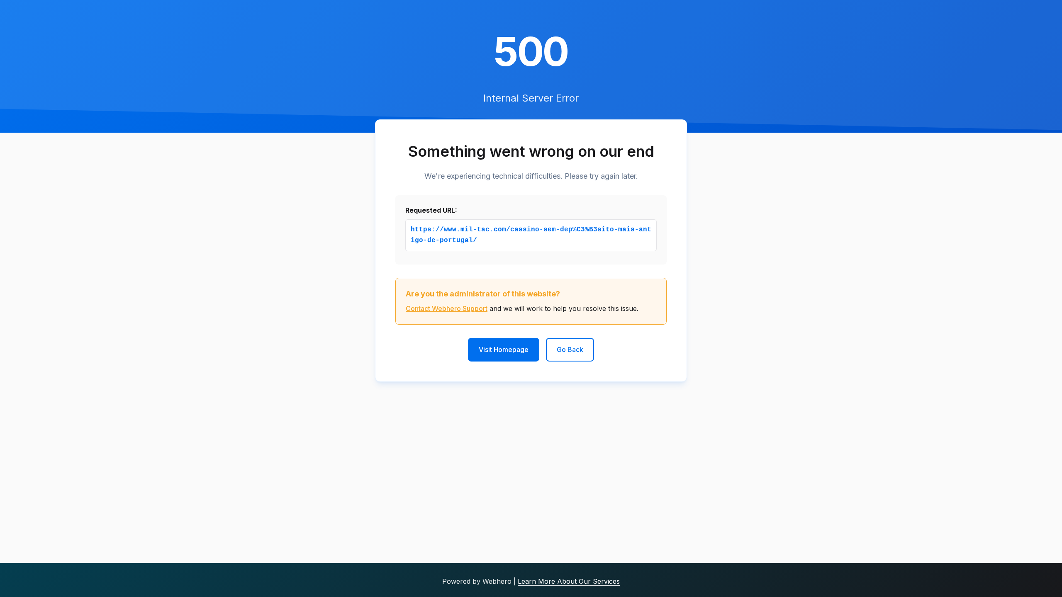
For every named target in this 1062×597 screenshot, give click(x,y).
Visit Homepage (504, 349)
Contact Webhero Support (446, 308)
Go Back (570, 349)
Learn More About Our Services (569, 581)
